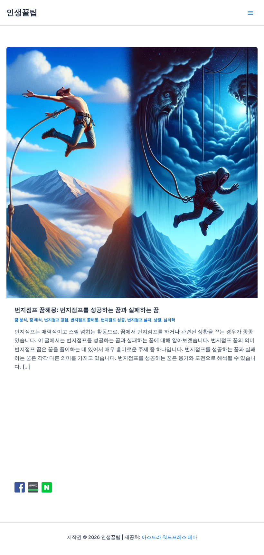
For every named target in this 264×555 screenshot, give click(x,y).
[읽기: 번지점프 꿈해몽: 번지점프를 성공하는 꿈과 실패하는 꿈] (132, 172)
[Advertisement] (136, 425)
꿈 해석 (35, 320)
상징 (157, 320)
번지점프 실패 (139, 320)
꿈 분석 (20, 320)
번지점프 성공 (113, 320)
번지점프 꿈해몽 (85, 320)
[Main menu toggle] (250, 12)
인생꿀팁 (21, 12)
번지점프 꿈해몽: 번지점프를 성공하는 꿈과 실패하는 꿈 (86, 309)
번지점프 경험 (56, 320)
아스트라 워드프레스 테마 (169, 537)
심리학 (169, 320)
